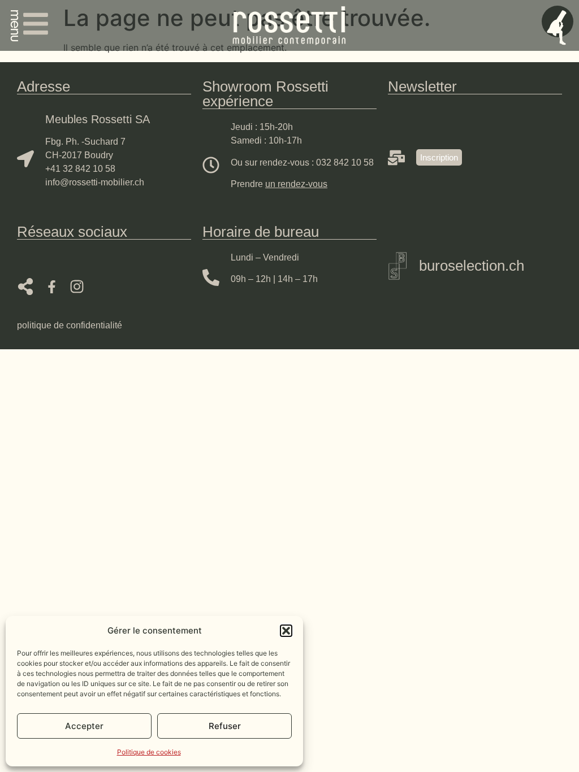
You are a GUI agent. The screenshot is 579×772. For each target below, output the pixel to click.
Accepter (84, 726)
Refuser (225, 726)
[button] (286, 630)
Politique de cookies (149, 752)
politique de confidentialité (69, 325)
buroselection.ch (471, 265)
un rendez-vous (296, 184)
